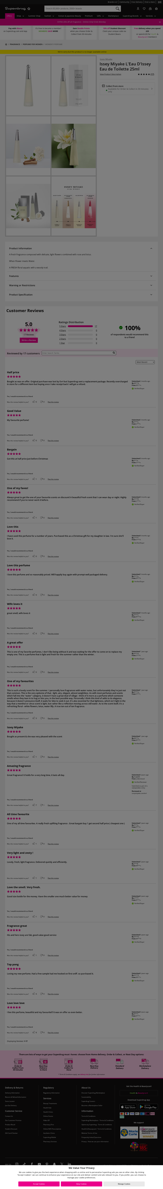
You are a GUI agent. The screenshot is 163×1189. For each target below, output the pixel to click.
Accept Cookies (39, 1184)
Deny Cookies (81, 1184)
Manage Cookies (124, 1184)
